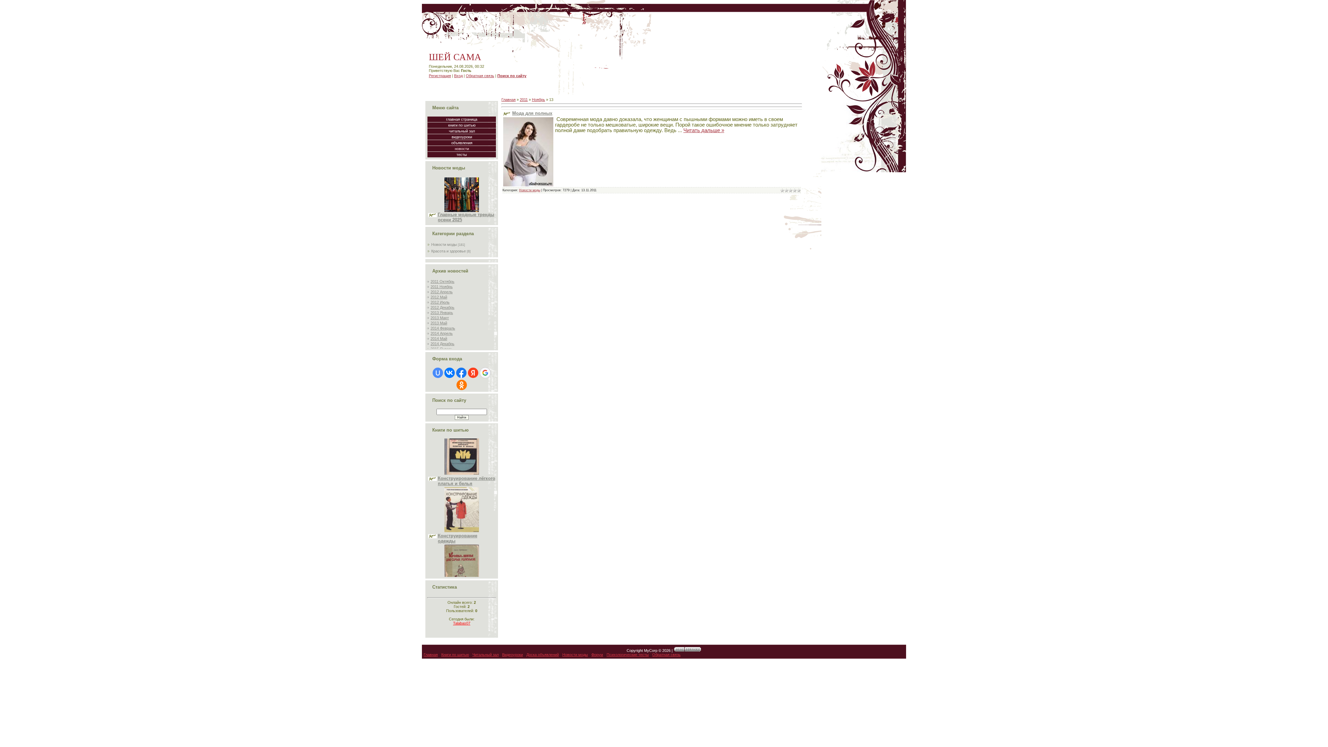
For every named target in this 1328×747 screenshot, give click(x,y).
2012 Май (439, 297)
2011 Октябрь (442, 281)
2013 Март (440, 318)
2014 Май (439, 338)
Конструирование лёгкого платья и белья (466, 452)
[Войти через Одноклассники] (461, 385)
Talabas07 (461, 623)
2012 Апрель (442, 292)
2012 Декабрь (442, 307)
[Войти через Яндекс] (473, 373)
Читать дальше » (703, 130)
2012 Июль (440, 302)
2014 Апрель (442, 333)
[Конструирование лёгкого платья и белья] (461, 445)
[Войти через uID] (438, 373)
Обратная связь (480, 76)
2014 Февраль (443, 328)
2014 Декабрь (442, 344)
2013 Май (439, 323)
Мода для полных (532, 113)
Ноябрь (538, 100)
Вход (458, 76)
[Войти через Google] (485, 372)
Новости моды (444, 244)
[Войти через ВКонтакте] (449, 373)
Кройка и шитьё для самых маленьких (460, 567)
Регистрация (440, 76)
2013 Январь (442, 313)
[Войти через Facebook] (461, 373)
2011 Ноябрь (442, 287)
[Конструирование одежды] (461, 502)
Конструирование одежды (457, 510)
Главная (508, 100)
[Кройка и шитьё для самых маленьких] (461, 559)
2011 (524, 100)
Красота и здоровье (448, 251)
